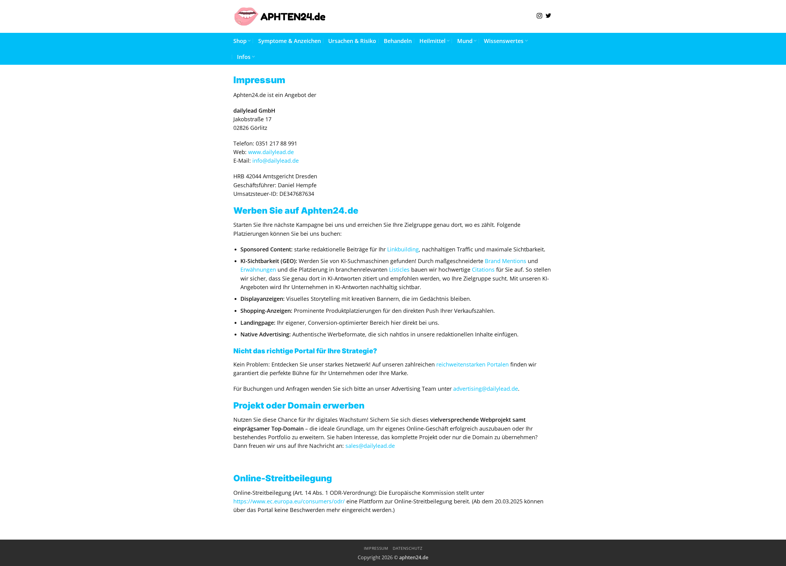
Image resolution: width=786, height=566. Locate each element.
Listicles (399, 269)
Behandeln (398, 41)
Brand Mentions (505, 261)
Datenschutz (407, 548)
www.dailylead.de (271, 152)
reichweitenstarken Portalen (472, 364)
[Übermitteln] (428, 16)
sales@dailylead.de (370, 445)
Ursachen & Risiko (352, 41)
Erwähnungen (258, 269)
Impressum (376, 548)
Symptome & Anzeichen (289, 41)
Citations (483, 269)
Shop (240, 41)
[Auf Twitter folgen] (548, 16)
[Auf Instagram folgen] (539, 16)
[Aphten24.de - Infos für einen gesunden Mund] (279, 16)
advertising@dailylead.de (485, 388)
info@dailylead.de (275, 160)
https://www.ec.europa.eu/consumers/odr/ (289, 501)
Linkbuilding (403, 249)
